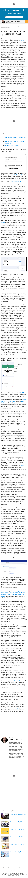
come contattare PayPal (13, 708)
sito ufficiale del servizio (17, 175)
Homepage (5, 867)
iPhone (22, 401)
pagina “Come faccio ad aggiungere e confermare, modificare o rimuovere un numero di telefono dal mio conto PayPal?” (13, 593)
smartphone (14, 681)
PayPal (22, 40)
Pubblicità (13, 868)
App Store (15, 403)
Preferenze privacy (19, 870)
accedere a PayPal (16, 181)
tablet (19, 681)
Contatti (8, 868)
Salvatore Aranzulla (5, 35)
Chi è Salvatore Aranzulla (13, 867)
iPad (2, 403)
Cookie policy (11, 870)
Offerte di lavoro (19, 868)
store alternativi (11, 401)
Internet (19, 13)
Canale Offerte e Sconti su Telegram (13, 22)
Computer (9, 13)
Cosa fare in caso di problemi (12, 145)
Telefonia (14, 13)
